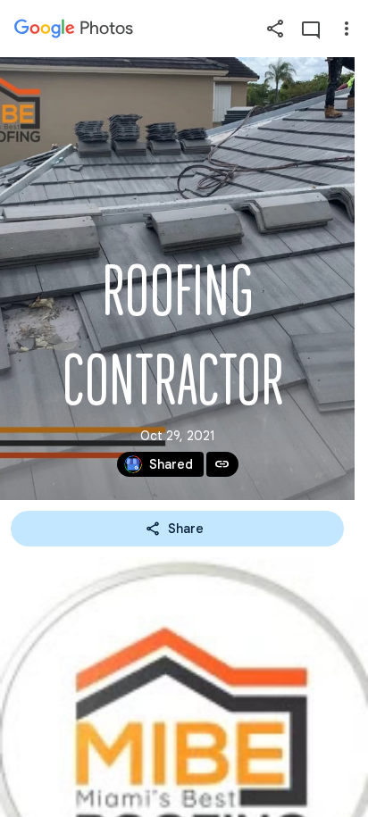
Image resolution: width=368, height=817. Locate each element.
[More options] (346, 28)
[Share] (275, 28)
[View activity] (311, 28)
